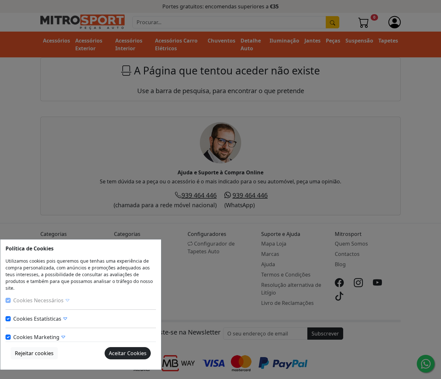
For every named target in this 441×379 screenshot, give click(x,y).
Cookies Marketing (37, 337)
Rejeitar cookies (34, 353)
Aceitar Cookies (128, 353)
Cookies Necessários (39, 300)
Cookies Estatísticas (38, 318)
